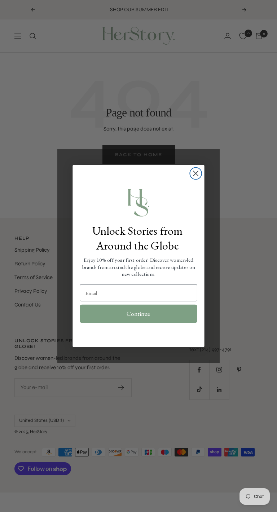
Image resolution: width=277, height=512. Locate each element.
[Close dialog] (196, 174)
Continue (138, 314)
